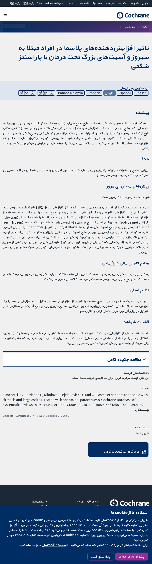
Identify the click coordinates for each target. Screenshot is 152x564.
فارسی (145, 3)
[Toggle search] (139, 15)
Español (122, 3)
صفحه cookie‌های (54, 545)
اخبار (41, 505)
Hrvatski (84, 3)
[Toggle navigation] (5, 15)
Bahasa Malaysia (54, 3)
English (135, 3)
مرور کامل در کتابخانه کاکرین (121, 451)
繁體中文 (28, 3)
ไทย (39, 3)
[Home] (133, 15)
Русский (97, 3)
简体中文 (14, 3)
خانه (145, 26)
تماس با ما (38, 501)
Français (110, 3)
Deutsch (71, 3)
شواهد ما (130, 26)
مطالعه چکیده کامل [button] (125, 359)
